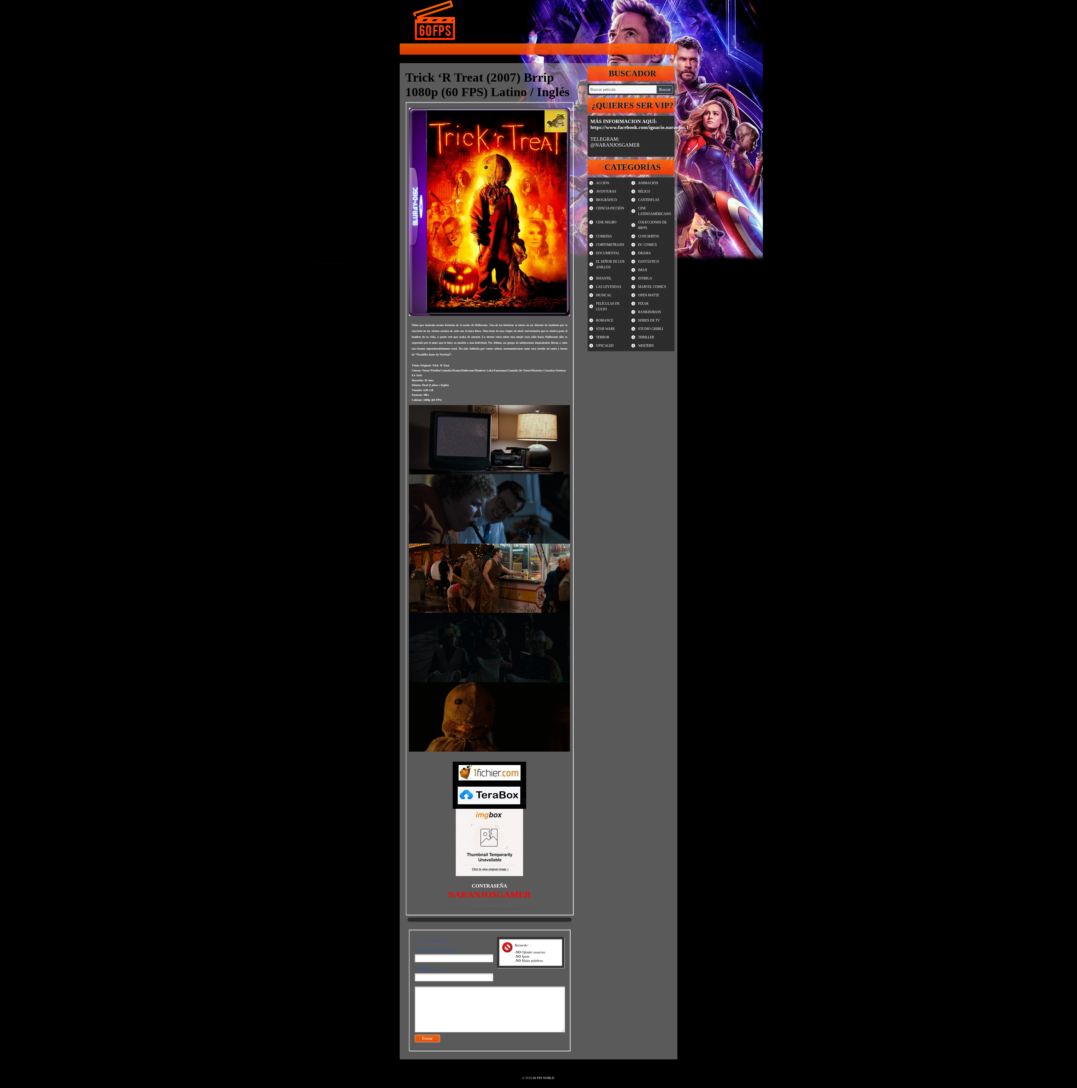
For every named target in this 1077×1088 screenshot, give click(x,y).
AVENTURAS (606, 191)
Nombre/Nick (437, 950)
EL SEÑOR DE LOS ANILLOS (610, 264)
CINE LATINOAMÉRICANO (654, 211)
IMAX (642, 270)
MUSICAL (603, 295)
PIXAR (643, 304)
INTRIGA (645, 278)
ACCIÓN (602, 183)
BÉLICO (644, 191)
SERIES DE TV (649, 320)
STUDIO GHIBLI (650, 329)
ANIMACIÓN (648, 183)
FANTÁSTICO (648, 262)
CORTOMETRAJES (610, 245)
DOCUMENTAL (608, 253)
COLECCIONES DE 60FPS (652, 225)
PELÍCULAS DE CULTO (608, 306)
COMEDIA (604, 236)
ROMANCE (604, 320)
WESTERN (646, 346)
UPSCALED (605, 346)
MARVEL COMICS (652, 287)
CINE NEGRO (606, 222)
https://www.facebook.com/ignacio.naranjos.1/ (640, 127)
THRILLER (646, 337)
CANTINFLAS (648, 200)
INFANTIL (603, 278)
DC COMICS (647, 245)
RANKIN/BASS (649, 312)
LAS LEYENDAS (608, 287)
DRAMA (644, 253)
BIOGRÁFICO (606, 200)
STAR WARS (605, 329)
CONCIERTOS (648, 236)
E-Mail (430, 969)
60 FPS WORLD (435, 21)
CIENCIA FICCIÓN (610, 208)
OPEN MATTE (648, 295)
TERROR (602, 337)
